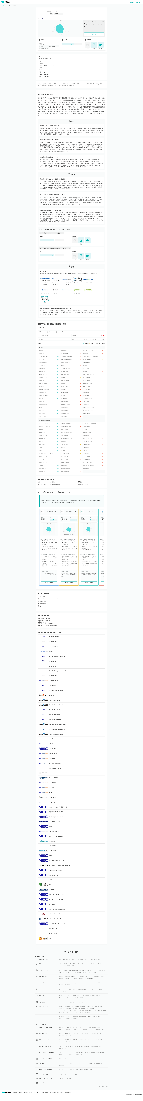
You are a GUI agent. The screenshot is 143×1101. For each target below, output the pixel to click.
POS (51, 14)
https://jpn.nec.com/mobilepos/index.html (50, 599)
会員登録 (132, 2)
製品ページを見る (49, 582)
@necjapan (43, 603)
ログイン (138, 2)
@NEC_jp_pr (43, 601)
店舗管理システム (58, 14)
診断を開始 (94, 34)
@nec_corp (43, 606)
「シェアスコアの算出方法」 (60, 85)
